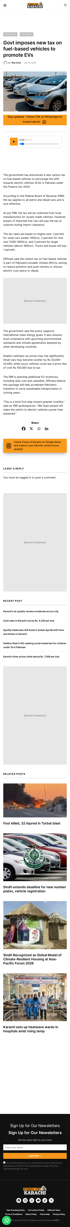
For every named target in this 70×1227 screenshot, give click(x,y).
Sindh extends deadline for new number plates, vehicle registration (34, 889)
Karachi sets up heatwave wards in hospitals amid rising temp (30, 1029)
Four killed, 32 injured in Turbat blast (31, 823)
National (26, 34)
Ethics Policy (31, 1214)
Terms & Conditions (13, 1214)
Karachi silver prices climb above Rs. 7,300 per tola (31, 656)
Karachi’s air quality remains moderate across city (30, 611)
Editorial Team (54, 1210)
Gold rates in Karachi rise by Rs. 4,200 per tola (28, 620)
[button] (5, 5)
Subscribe (33, 1156)
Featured (10, 34)
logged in (25, 477)
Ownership (45, 1214)
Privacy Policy (59, 1214)
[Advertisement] (35, 21)
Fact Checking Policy (16, 1210)
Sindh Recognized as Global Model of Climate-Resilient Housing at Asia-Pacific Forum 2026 (32, 959)
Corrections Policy (36, 1210)
